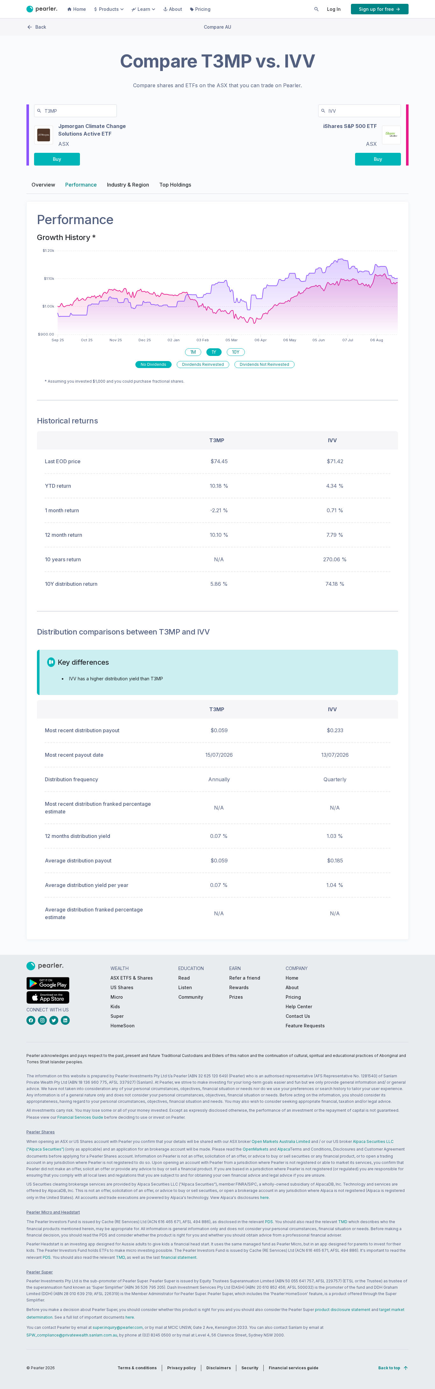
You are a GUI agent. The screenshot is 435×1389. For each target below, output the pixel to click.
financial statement (178, 1257)
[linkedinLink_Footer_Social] (66, 1020)
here (264, 1197)
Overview (43, 184)
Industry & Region (128, 184)
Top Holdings (175, 184)
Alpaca (283, 1149)
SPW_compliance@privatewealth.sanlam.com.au (71, 1335)
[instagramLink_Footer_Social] (43, 1020)
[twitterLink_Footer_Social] (55, 1020)
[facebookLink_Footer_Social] (32, 1020)
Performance (81, 184)
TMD (342, 1221)
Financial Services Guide (80, 1117)
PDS (269, 1221)
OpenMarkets (255, 1149)
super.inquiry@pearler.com (118, 1327)
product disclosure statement (342, 1309)
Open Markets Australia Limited (281, 1141)
